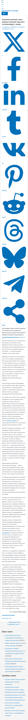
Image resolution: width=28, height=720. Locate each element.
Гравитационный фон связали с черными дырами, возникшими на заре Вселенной (15, 669)
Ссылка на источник (8, 615)
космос (12, 29)
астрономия (21, 27)
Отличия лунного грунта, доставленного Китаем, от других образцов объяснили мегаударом (14, 690)
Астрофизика (6, 27)
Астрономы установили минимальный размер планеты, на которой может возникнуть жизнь (15, 651)
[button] (4, 339)
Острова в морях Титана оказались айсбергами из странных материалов (15, 682)
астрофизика (5, 29)
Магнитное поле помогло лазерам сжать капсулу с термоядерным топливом (15, 713)
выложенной (5, 532)
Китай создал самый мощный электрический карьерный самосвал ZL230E (15, 661)
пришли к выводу (12, 420)
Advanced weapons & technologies (10, 11)
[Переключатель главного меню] (5, 13)
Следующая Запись (14, 624)
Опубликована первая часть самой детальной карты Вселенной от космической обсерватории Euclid (15, 697)
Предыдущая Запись (14, 622)
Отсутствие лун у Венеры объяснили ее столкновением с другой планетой (14, 705)
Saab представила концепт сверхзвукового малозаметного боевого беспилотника (14, 638)
